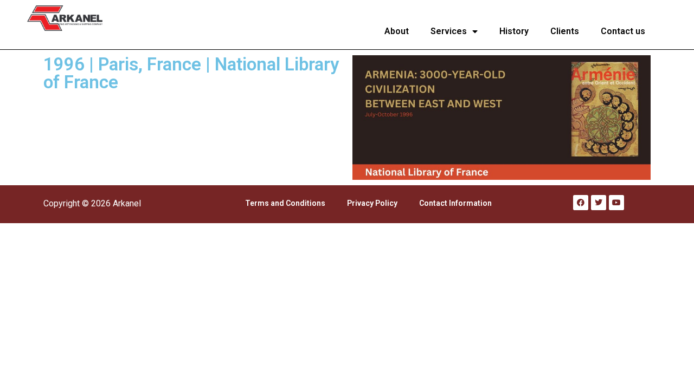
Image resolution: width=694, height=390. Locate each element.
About (396, 31)
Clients (564, 31)
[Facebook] (580, 202)
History (514, 31)
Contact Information (455, 203)
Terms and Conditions (285, 203)
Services (448, 31)
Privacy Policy (372, 203)
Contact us (623, 31)
